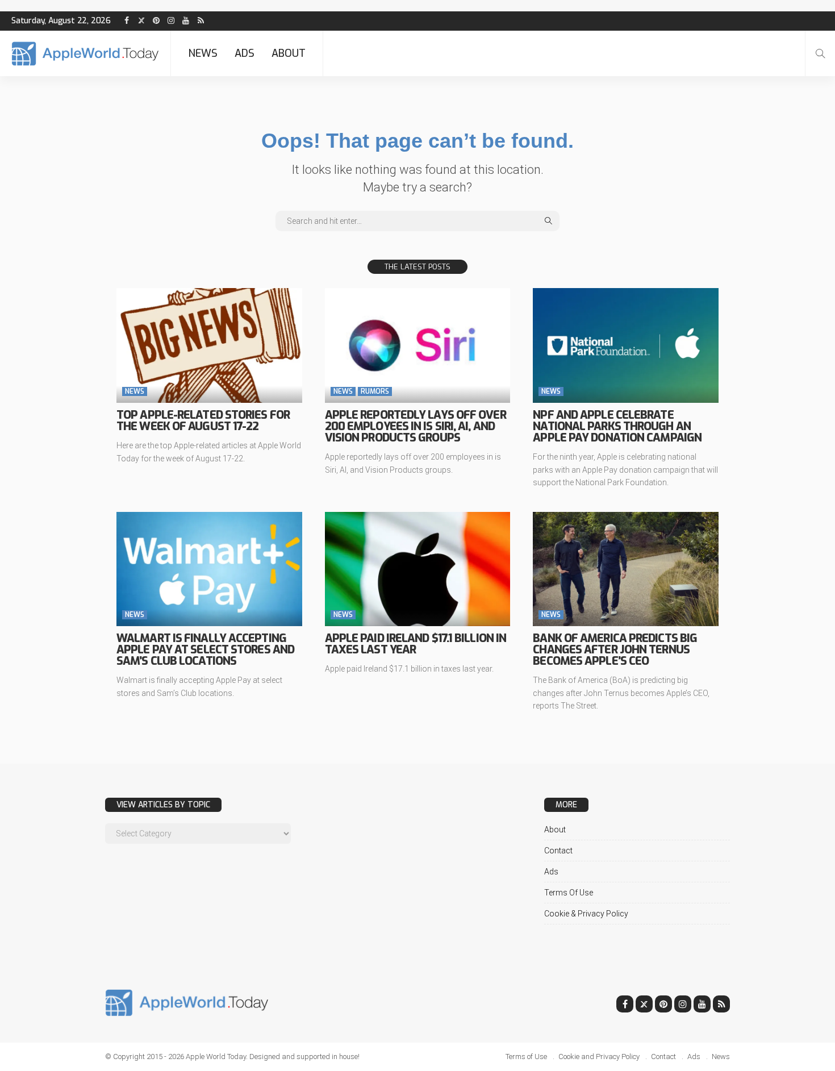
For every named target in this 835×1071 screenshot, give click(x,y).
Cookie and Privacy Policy (599, 1056)
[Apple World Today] (85, 53)
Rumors (375, 391)
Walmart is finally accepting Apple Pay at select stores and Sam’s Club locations (205, 650)
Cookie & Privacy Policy (586, 913)
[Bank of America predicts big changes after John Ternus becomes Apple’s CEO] (626, 569)
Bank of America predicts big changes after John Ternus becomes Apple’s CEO (615, 650)
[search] (820, 53)
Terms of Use (568, 892)
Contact (558, 850)
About (289, 53)
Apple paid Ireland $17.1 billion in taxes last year (416, 644)
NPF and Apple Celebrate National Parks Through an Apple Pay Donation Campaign (617, 426)
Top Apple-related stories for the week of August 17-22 (203, 420)
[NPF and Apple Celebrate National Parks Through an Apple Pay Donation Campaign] (626, 345)
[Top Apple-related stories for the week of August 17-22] (209, 345)
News (203, 53)
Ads (244, 53)
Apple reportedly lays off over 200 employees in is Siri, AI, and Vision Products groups (415, 426)
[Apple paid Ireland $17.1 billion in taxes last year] (418, 569)
